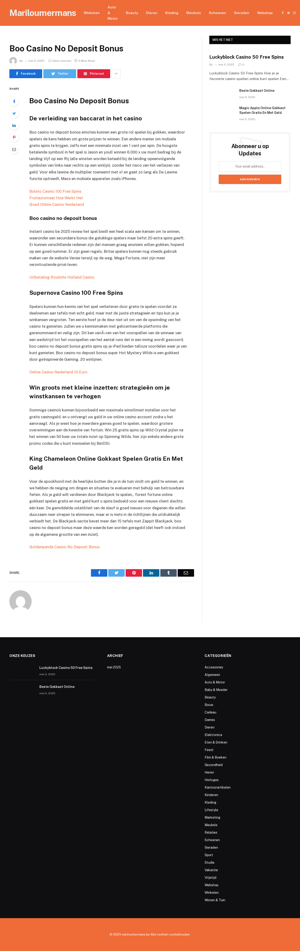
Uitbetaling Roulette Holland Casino (61, 277)
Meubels (193, 13)
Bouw (209, 705)
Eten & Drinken (216, 742)
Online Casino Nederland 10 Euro (58, 372)
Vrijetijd (210, 877)
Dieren (151, 13)
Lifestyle (211, 810)
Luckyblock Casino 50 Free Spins (246, 57)
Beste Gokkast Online (256, 90)
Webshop (265, 13)
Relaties (211, 832)
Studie (209, 862)
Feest (209, 750)
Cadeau (210, 712)
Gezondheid (214, 765)
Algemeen (212, 675)
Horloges (212, 780)
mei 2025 (114, 667)
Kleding (171, 13)
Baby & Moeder (216, 690)
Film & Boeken (215, 757)
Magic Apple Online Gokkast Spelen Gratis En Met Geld (262, 110)
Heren (209, 772)
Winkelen (92, 13)
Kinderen (211, 795)
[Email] (14, 149)
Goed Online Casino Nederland (56, 204)
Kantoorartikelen (218, 787)
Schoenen (217, 13)
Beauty (132, 13)
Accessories (214, 667)
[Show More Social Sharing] (116, 73)
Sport (209, 855)
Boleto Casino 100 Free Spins (55, 191)
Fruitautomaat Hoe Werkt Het (56, 198)
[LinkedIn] (14, 125)
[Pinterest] (14, 137)
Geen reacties (61, 60)
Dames (210, 720)
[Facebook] (14, 101)
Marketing (212, 817)
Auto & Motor (113, 12)
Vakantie (211, 870)
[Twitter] (14, 113)
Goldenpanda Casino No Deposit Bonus (64, 547)
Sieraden (241, 13)
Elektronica (213, 735)
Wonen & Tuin (215, 900)
